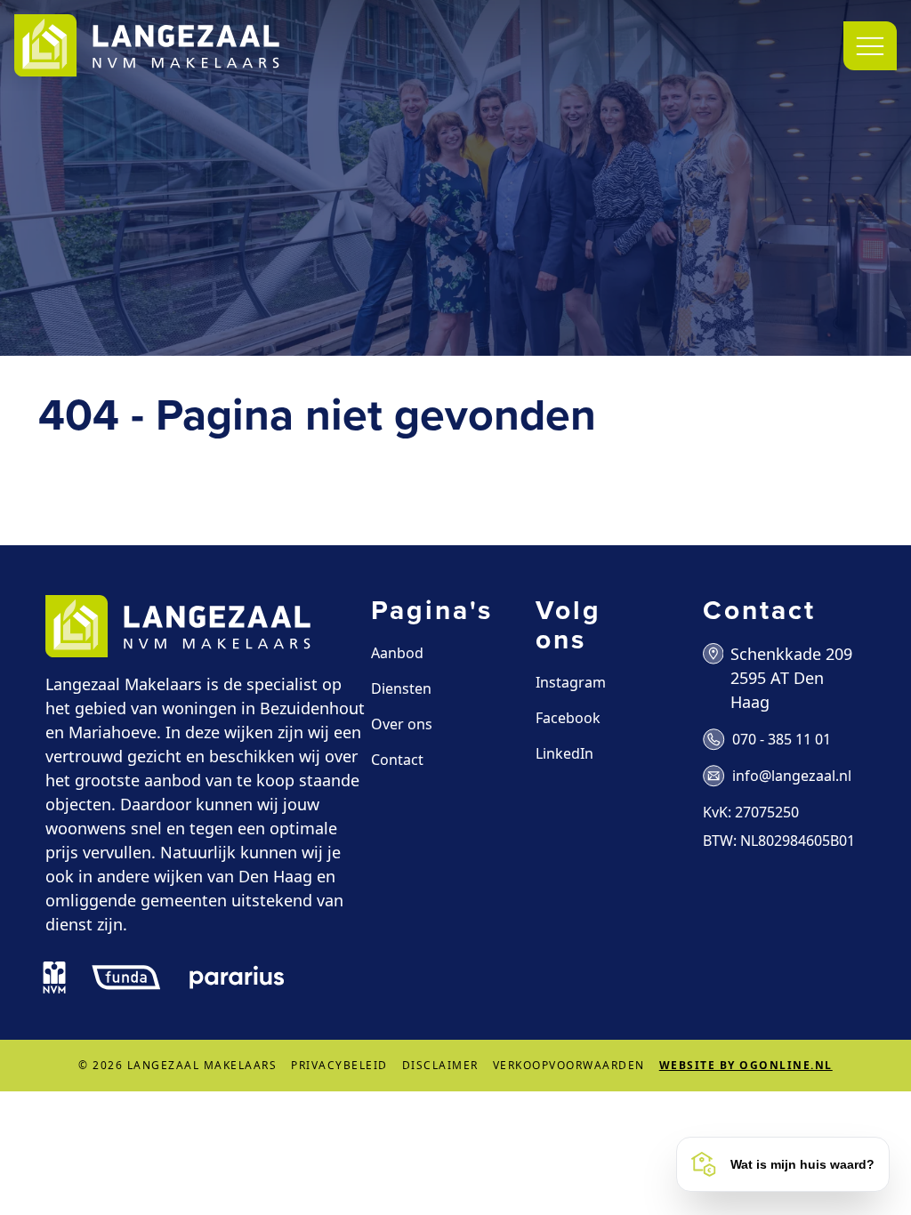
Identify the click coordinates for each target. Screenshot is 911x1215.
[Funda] (126, 977)
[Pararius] (236, 977)
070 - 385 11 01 (781, 739)
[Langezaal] (146, 45)
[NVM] (54, 977)
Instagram (571, 682)
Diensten (401, 688)
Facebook (568, 718)
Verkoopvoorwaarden (569, 1065)
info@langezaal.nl (791, 775)
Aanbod (397, 653)
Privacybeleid (339, 1065)
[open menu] (870, 45)
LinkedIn (564, 753)
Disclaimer (440, 1065)
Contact (397, 759)
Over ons (401, 724)
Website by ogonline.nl (746, 1065)
